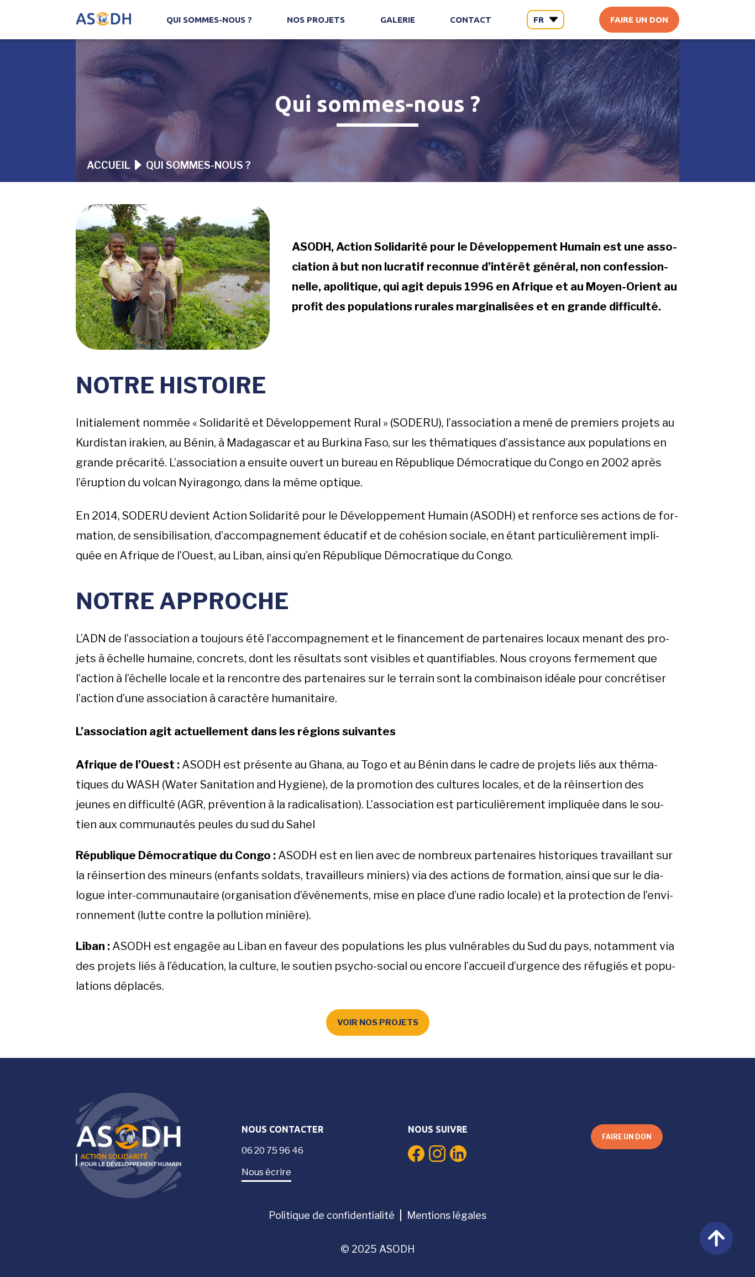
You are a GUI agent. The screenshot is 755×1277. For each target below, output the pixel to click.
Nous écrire (266, 1172)
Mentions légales (446, 1215)
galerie (397, 19)
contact (470, 19)
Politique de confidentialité (332, 1215)
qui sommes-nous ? (209, 19)
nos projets (316, 19)
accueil (108, 165)
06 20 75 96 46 (272, 1150)
